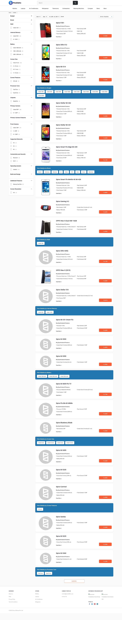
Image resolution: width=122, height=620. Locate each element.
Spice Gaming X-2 (62, 201)
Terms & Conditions (13, 602)
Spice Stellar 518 (62, 290)
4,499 (105, 330)
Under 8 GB (40, 312)
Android (16, 169)
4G (15, 149)
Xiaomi (39, 172)
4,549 (105, 414)
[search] (75, 3)
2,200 (105, 212)
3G (15, 146)
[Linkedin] (97, 604)
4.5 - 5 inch (16, 69)
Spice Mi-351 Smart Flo (64, 320)
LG (60, 172)
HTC (72, 172)
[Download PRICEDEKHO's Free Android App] (107, 596)
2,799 (105, 394)
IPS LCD (40, 509)
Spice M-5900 (61, 339)
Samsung (47, 172)
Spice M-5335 (61, 470)
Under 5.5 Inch (69, 442)
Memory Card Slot (18, 184)
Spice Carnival (61, 487)
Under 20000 (95, 91)
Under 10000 (67, 91)
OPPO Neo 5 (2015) (63, 270)
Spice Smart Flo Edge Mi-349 (66, 147)
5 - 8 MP (16, 131)
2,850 (105, 347)
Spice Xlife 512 (61, 45)
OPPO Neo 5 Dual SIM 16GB (66, 221)
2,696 (105, 116)
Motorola (55, 172)
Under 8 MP (17, 109)
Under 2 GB (40, 243)
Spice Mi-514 (61, 66)
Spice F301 (60, 23)
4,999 (105, 58)
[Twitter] (92, 604)
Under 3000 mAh (64, 376)
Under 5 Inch (60, 442)
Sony (78, 172)
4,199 (105, 160)
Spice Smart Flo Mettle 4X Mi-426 (68, 179)
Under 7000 (58, 91)
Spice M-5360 (61, 553)
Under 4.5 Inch (50, 442)
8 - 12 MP (16, 113)
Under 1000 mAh (42, 376)
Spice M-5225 (61, 536)
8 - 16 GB (16, 39)
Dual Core (40, 573)
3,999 (105, 138)
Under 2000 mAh (53, 376)
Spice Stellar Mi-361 (63, 125)
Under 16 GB (49, 312)
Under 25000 (104, 91)
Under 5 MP (17, 127)
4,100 (105, 261)
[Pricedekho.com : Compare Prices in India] (16, 3)
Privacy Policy (12, 599)
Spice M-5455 (61, 450)
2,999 (105, 364)
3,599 (105, 36)
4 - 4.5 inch (16, 66)
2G (15, 142)
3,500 (105, 527)
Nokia (66, 172)
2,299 (105, 561)
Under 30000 (41, 95)
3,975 (105, 300)
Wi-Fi (15, 161)
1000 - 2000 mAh (18, 51)
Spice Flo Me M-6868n (64, 403)
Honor (83, 172)
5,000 (105, 80)
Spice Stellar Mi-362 (63, 103)
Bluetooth (16, 157)
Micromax (91, 172)
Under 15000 (86, 91)
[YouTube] (95, 604)
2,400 (105, 461)
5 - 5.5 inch (16, 73)
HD (15, 192)
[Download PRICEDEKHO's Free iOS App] (94, 595)
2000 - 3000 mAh (18, 54)
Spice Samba (61, 517)
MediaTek (16, 101)
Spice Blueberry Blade (64, 422)
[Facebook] (89, 604)
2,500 (105, 478)
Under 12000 (77, 91)
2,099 (105, 544)
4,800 (105, 192)
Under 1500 (40, 91)
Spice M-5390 (61, 356)
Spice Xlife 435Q (62, 251)
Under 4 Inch (41, 442)
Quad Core (48, 573)
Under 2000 (49, 91)
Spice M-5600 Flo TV (63, 384)
